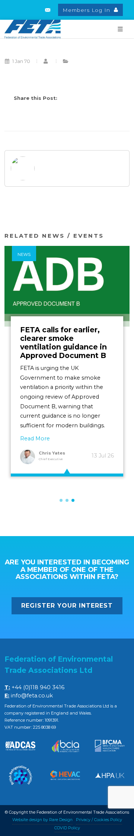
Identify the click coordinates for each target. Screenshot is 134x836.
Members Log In (87, 10)
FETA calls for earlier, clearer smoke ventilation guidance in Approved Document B (63, 342)
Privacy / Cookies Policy (99, 819)
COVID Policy (67, 828)
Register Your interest (67, 605)
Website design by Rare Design (42, 819)
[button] (61, 500)
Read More (35, 438)
